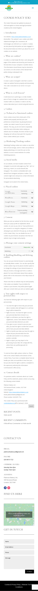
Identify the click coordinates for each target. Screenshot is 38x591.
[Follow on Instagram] (8, 487)
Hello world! (8, 415)
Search (31, 406)
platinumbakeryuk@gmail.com (14, 452)
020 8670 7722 (19, 1)
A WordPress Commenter (12, 423)
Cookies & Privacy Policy (13, 585)
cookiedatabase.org (9, 403)
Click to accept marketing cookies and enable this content (19, 514)
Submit (29, 572)
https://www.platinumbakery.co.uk (21, 37)
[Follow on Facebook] (5, 487)
